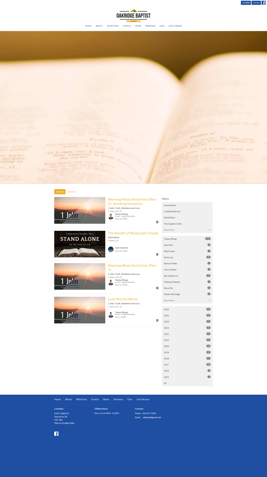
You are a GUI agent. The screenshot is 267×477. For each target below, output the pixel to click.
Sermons (150, 26)
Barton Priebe (187, 263)
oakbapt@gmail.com (152, 417)
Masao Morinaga (187, 294)
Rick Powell (187, 251)
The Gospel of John (173, 223)
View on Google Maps (64, 423)
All (165, 383)
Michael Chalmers (187, 282)
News (138, 26)
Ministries (113, 26)
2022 (187, 334)
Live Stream (175, 26)
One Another (170, 205)
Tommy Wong (187, 238)
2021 (187, 340)
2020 (187, 346)
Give (162, 26)
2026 (187, 309)
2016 (187, 370)
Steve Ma (187, 288)
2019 (187, 352)
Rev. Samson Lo (187, 275)
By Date (60, 191)
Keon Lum (187, 257)
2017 (187, 364)
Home (88, 26)
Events (127, 26)
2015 (187, 377)
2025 (187, 315)
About (99, 26)
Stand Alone (169, 217)
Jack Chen (187, 245)
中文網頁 (245, 3)
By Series (72, 191)
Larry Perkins (187, 269)
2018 (187, 358)
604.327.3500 (149, 413)
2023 (187, 327)
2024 (187, 321)
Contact (256, 3)
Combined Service (172, 211)
